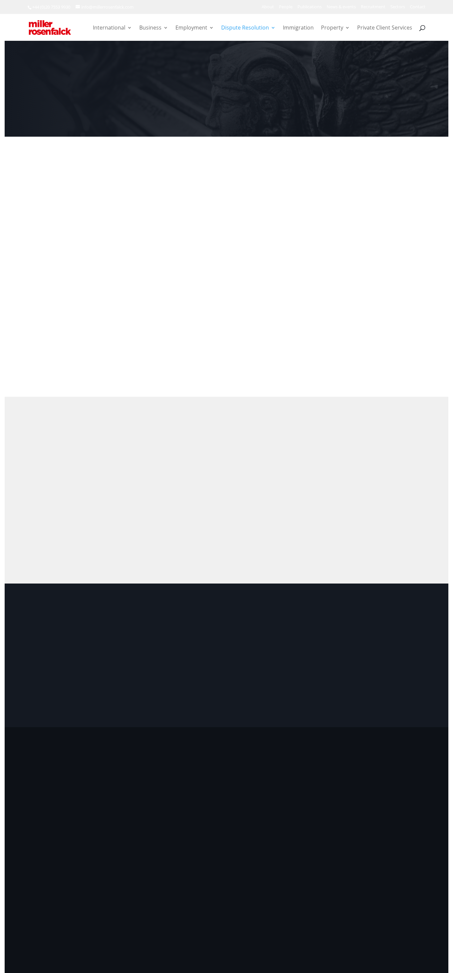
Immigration (298, 28)
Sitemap (408, 918)
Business (150, 28)
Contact (417, 7)
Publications (309, 7)
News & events (341, 7)
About (268, 7)
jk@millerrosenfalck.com (360, 339)
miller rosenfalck (94, 918)
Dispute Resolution (245, 28)
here (354, 837)
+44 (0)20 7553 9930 (51, 7)
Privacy (263, 918)
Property (332, 28)
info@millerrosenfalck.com (372, 824)
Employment (191, 28)
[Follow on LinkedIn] (43, 852)
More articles (380, 446)
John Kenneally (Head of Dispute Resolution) (368, 307)
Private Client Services (384, 28)
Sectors (397, 7)
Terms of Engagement (303, 918)
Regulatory (379, 918)
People (285, 7)
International (109, 28)
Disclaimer (347, 918)
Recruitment (373, 7)
